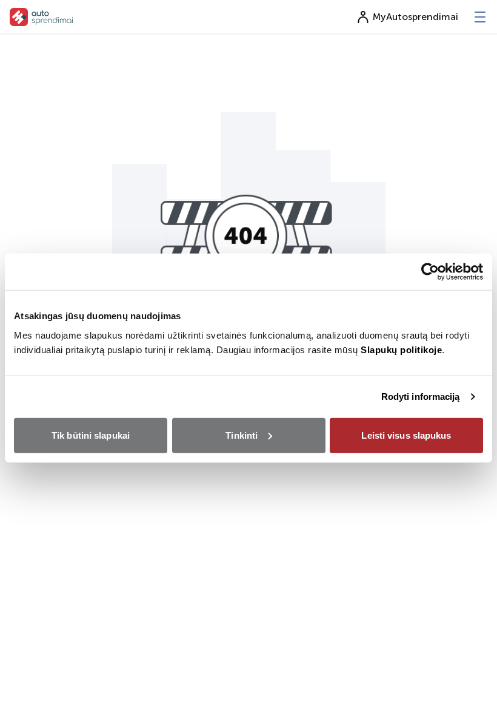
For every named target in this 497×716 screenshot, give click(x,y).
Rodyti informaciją (420, 396)
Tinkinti (241, 435)
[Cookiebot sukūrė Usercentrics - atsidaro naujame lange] (430, 272)
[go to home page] (41, 17)
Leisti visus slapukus (406, 435)
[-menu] (480, 17)
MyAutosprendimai (415, 16)
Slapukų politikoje (401, 349)
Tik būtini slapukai (91, 435)
